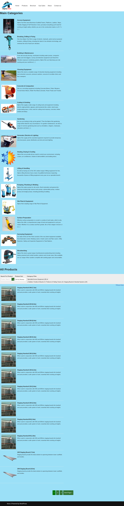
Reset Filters (120, 285)
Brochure (33, 5)
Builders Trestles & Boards (37, 282)
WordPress (23, 503)
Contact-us (57, 5)
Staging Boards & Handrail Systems (75, 282)
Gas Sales (41, 5)
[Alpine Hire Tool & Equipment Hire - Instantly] (6, 6)
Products (25, 5)
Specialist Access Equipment (37, 279)
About (50, 5)
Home (17, 5)
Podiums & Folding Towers (55, 282)
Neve (8, 503)
